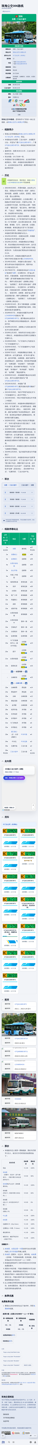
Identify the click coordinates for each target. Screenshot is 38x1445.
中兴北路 (24, 741)
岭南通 (5, 1220)
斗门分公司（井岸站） (19, 55)
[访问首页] (3, 1442)
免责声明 (6, 1421)
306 (9, 11)
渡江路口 (14, 731)
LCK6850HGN (27, 259)
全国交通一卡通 (17, 1249)
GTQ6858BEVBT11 (12, 318)
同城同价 (31, 230)
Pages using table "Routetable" (11, 1356)
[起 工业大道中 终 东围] (19, 788)
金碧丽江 (14, 559)
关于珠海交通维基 (9, 1417)
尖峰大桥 (19, 683)
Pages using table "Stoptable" (11, 1365)
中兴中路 (24, 734)
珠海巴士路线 (27, 1365)
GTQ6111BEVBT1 (21, 62)
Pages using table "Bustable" (11, 1361)
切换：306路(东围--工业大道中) (14, 778)
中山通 (5, 1215)
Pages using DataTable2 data (11, 1352)
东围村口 (14, 554)
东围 (14, 273)
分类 (3, 1349)
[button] (13, 1335)
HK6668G (18, 1099)
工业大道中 (14, 751)
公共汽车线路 (13, 1251)
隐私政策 (6, 1414)
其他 (5, 1376)
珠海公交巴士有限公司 (19, 52)
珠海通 (5, 1172)
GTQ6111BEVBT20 (21, 64)
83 (30, 386)
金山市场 (14, 570)
